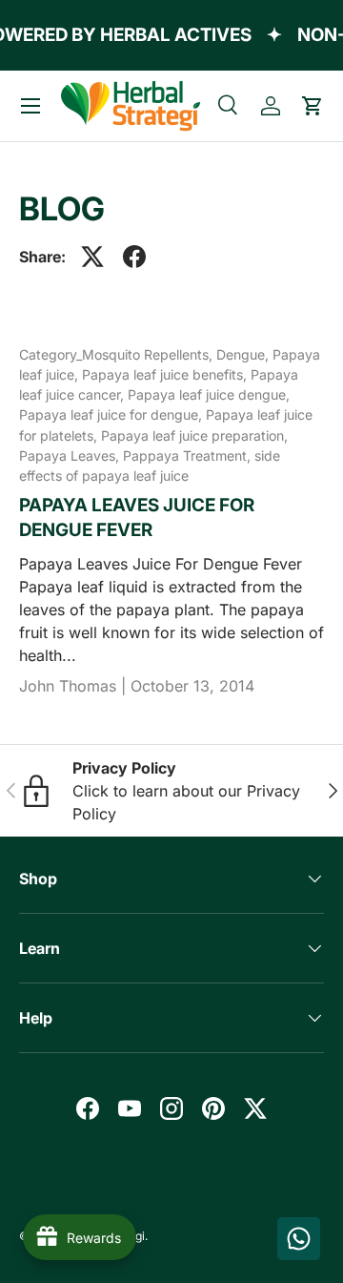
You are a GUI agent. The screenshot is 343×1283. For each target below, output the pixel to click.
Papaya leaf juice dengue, (209, 394)
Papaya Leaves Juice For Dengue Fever (136, 517)
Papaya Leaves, (71, 455)
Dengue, (244, 354)
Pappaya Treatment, (188, 455)
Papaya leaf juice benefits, (166, 374)
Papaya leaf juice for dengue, (112, 414)
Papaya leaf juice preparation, (194, 435)
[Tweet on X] (92, 257)
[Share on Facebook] (134, 257)
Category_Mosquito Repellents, (117, 354)
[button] (312, 106)
